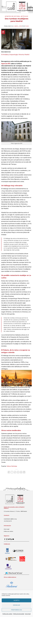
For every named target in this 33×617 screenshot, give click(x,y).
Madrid (26, 54)
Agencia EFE (5, 63)
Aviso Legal (6, 529)
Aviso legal (28, 613)
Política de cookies (7, 613)
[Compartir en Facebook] (11, 472)
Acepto (16, 600)
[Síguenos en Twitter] (9, 539)
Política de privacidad (18, 613)
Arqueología (13, 54)
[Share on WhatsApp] (8, 472)
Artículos (24, 16)
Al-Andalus (5, 54)
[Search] (31, 6)
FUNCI (27, 26)
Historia (21, 54)
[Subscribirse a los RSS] (11, 539)
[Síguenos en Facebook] (5, 539)
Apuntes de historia (12, 16)
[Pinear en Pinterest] (21, 472)
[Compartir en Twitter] (15, 472)
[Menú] (2, 6)
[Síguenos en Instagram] (7, 539)
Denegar (16, 605)
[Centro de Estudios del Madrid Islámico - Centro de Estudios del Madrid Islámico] (16, 6)
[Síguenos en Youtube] (13, 539)
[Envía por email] (18, 472)
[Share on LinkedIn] (24, 472)
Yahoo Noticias (12, 466)
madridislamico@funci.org (10, 519)
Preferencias (16, 610)
